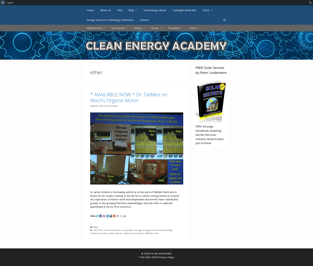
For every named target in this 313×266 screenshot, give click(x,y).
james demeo (115, 233)
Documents (174, 28)
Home (90, 10)
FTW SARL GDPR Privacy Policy (156, 257)
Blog (131, 10)
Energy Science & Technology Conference (110, 20)
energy (137, 230)
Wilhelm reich (151, 233)
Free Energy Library (155, 10)
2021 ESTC (98, 230)
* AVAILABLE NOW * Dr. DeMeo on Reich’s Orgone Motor (128, 97)
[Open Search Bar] (224, 20)
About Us (105, 10)
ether (105, 233)
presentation (137, 233)
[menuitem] (3, 2)
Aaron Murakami (112, 230)
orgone (126, 233)
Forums (155, 28)
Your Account (117, 28)
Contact (144, 20)
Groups (138, 28)
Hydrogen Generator (184, 10)
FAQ (119, 10)
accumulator (127, 230)
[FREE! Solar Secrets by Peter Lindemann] (211, 122)
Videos (193, 28)
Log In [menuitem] (10, 2)
